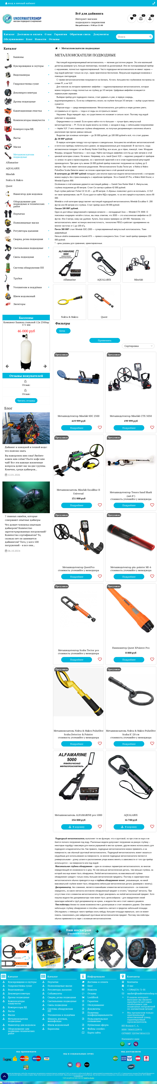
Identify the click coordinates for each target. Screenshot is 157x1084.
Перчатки (19, 213)
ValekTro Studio (89, 1078)
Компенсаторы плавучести (29, 120)
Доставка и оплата (29, 34)
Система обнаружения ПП (28, 267)
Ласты (16, 138)
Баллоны (18, 57)
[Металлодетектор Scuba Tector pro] (78, 609)
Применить (104, 340)
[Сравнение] (141, 18)
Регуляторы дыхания (25, 230)
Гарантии (60, 34)
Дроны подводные (24, 101)
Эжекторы (19, 304)
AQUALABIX (13, 168)
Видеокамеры (21, 74)
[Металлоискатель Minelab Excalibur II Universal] (78, 460)
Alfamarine (12, 162)
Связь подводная (23, 257)
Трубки (17, 278)
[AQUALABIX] (131, 776)
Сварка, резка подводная (28, 239)
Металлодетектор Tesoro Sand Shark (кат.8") (131, 494)
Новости (40, 39)
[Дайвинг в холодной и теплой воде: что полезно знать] (26, 428)
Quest (9, 186)
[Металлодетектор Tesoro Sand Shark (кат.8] (131, 460)
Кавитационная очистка (27, 110)
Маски (17, 146)
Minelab (10, 174)
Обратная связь (80, 34)
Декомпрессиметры (25, 92)
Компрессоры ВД (23, 129)
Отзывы (54, 39)
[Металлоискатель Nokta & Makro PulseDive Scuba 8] (131, 692)
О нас (48, 34)
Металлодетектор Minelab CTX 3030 (131, 416)
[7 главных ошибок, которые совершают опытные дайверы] (26, 497)
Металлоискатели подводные (23, 156)
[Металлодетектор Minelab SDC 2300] (78, 377)
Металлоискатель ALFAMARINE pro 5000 (78, 815)
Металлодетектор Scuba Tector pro (78, 650)
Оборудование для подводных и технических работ (28, 204)
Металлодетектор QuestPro (78, 567)
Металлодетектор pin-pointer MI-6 (130, 567)
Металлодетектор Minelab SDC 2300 (78, 416)
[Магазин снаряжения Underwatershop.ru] (21, 19)
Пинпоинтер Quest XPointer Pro (130, 647)
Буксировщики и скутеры (28, 66)
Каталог (9, 34)
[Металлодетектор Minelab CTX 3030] (131, 377)
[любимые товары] (132, 18)
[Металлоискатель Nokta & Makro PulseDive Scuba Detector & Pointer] (78, 692)
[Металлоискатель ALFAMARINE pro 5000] (78, 776)
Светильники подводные (28, 248)
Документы (101, 34)
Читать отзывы (26, 400)
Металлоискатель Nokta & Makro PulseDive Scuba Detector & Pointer (78, 732)
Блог (29, 39)
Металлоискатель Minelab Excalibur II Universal (78, 491)
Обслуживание (14, 39)
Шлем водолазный (24, 296)
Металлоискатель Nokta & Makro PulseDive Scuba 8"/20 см (131, 732)
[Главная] (56, 48)
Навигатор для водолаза (27, 194)
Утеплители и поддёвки (27, 287)
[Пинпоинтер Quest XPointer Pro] (131, 609)
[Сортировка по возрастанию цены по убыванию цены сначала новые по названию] (138, 346)
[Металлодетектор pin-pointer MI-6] (131, 537)
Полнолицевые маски (26, 222)
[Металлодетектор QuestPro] (78, 537)
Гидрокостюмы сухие (26, 83)
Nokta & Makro (14, 180)
